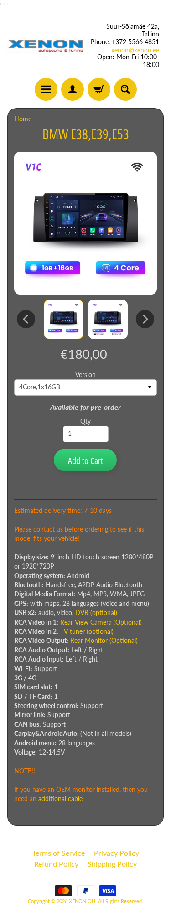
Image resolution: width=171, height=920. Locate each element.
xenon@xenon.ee (135, 50)
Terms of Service (58, 852)
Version (85, 374)
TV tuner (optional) (87, 631)
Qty (85, 421)
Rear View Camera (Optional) (101, 622)
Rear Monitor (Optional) (104, 640)
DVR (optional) (96, 612)
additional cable (60, 798)
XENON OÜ (82, 901)
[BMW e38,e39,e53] (63, 319)
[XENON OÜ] (46, 45)
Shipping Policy (112, 863)
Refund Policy (56, 863)
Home (22, 119)
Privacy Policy (116, 852)
